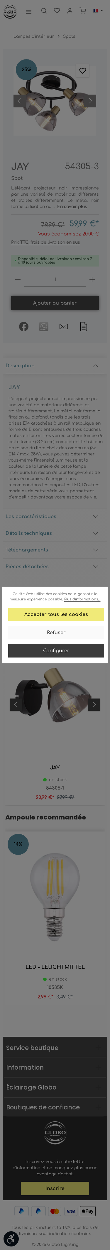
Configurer (56, 650)
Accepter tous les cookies (56, 614)
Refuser (56, 632)
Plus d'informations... (82, 599)
